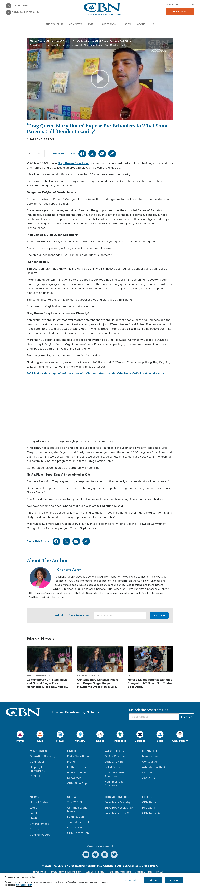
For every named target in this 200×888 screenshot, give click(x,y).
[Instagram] (104, 854)
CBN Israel (37, 761)
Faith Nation (75, 816)
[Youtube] (85, 854)
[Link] (112, 153)
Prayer (71, 761)
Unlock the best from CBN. (72, 615)
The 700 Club (54, 24)
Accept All (174, 880)
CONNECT (149, 751)
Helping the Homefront (37, 769)
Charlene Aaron (40, 139)
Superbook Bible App (119, 807)
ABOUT (141, 24)
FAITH (91, 24)
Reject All (153, 880)
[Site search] (153, 26)
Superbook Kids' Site (118, 813)
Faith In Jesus (76, 767)
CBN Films (37, 776)
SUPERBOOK (108, 24)
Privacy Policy (57, 871)
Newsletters (150, 756)
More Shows (75, 827)
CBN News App (40, 834)
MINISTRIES (38, 751)
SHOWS (72, 797)
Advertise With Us (154, 767)
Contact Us (172, 4)
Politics (35, 829)
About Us (148, 778)
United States (39, 802)
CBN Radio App (152, 813)
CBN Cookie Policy (94, 871)
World (33, 807)
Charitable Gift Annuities (114, 774)
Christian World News (77, 809)
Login (191, 4)
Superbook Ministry (118, 802)
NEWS (34, 797)
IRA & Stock (113, 767)
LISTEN (127, 24)
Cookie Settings (132, 880)
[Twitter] (92, 153)
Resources (74, 778)
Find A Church (76, 772)
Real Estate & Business (114, 783)
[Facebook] (82, 153)
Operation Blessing (42, 756)
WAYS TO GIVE (116, 751)
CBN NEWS (75, 24)
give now (180, 11)
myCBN (160, 871)
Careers (147, 772)
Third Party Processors (119, 871)
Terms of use (39, 871)
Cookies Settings (143, 871)
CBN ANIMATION (117, 797)
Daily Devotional (78, 756)
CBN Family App (78, 833)
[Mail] (102, 153)
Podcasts (148, 807)
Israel (33, 813)
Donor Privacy (74, 871)
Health (34, 818)
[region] (100, 880)
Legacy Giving (114, 761)
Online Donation (116, 756)
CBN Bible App (77, 783)
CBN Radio (149, 802)
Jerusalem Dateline (80, 822)
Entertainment (39, 824)
